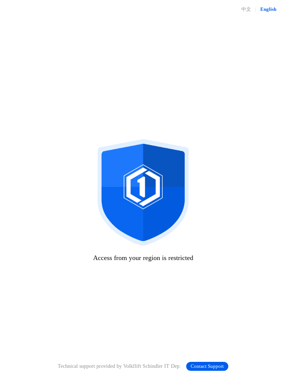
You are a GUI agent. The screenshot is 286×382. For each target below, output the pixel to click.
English (268, 9)
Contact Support (207, 366)
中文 (246, 9)
